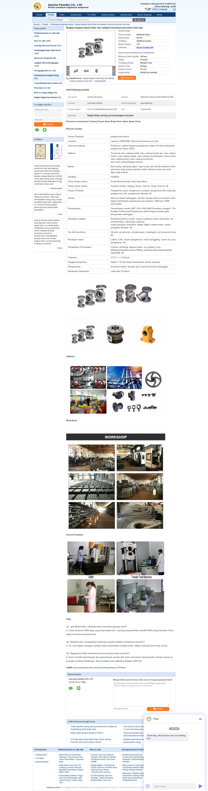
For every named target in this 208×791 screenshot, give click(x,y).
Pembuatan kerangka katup (61, 24)
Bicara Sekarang (162, 6)
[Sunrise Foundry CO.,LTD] (40, 6)
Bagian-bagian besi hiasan (45, 97)
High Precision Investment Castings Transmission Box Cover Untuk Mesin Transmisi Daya (71, 758)
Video (62, 15)
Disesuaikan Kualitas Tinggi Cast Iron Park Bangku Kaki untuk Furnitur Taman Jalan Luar (71, 779)
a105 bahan (121, 668)
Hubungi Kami (126, 15)
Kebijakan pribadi (53, 787)
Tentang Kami (76, 15)
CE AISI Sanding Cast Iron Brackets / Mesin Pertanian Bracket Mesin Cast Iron (102, 778)
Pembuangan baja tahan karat (47, 50)
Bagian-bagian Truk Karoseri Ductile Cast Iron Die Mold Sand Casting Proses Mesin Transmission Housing (104, 768)
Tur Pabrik (91, 15)
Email (173, 6)
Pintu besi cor (40, 88)
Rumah (39, 15)
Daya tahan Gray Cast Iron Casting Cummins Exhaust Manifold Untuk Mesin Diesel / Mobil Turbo (71, 768)
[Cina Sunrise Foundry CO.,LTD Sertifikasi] (40, 159)
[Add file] (148, 786)
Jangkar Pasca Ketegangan (46, 63)
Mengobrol (129, 78)
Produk (51, 15)
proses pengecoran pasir (83, 668)
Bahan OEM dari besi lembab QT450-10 (87, 733)
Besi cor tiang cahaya (43, 93)
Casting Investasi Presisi (45, 46)
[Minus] (200, 719)
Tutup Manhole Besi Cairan (46, 83)
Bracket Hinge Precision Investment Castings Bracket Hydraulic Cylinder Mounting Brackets (135, 758)
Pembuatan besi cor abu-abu (47, 33)
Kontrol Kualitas (108, 15)
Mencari (140, 20)
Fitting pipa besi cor (43, 71)
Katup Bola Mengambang (104, 668)
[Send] (200, 786)
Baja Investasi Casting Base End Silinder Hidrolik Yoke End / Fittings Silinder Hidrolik (135, 767)
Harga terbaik (100, 81)
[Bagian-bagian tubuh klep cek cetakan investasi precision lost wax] (91, 48)
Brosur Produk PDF (145, 47)
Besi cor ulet (39, 41)
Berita (159, 15)
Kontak (50, 124)
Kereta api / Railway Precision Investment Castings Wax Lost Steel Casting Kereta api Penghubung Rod (135, 776)
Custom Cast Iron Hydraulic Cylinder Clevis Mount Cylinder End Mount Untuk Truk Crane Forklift (103, 758)
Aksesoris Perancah (43, 58)
